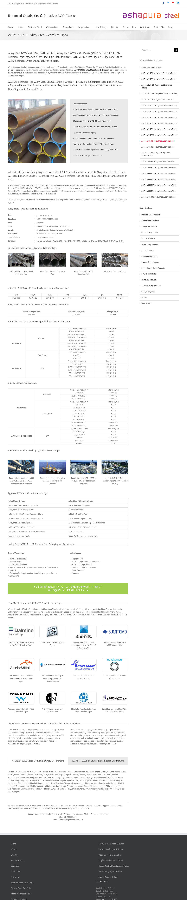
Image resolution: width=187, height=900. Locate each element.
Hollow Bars (146, 303)
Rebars (144, 297)
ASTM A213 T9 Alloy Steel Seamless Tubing (158, 99)
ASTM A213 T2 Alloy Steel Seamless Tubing (158, 73)
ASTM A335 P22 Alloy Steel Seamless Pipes (158, 179)
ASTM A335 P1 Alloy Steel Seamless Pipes (158, 141)
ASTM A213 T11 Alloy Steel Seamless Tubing (159, 105)
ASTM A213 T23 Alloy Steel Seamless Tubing (159, 123)
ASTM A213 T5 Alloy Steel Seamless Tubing (158, 79)
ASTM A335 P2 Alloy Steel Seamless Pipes (158, 147)
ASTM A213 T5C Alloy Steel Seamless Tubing (159, 93)
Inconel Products (148, 238)
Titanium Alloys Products (151, 285)
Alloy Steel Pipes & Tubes (151, 67)
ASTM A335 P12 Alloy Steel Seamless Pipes (158, 173)
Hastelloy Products (148, 280)
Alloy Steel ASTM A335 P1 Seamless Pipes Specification (95, 109)
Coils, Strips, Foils (148, 291)
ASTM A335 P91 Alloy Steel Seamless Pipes (158, 191)
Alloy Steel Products (149, 226)
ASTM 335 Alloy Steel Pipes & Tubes (92, 70)
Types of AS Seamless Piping (84, 132)
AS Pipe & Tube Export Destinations (87, 155)
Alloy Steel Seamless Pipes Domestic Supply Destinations (96, 150)
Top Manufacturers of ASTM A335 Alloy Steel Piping (93, 144)
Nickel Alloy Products (150, 244)
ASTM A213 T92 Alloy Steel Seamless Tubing (159, 135)
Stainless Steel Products (150, 215)
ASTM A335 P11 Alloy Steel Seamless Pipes (158, 167)
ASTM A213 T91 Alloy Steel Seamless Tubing (159, 129)
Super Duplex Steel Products (153, 268)
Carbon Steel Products (150, 221)
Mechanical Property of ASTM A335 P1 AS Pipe (91, 121)
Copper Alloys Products (150, 232)
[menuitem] (13, 27)
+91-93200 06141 (26, 3)
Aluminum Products (149, 256)
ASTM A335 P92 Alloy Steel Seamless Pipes (158, 197)
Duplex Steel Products (150, 262)
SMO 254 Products (148, 274)
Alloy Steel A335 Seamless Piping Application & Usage (95, 127)
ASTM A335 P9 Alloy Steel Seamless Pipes (158, 161)
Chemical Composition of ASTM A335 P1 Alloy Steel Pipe (96, 115)
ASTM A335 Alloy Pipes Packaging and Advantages (93, 138)
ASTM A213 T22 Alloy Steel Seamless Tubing (159, 117)
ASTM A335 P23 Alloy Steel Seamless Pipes (158, 185)
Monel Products (147, 250)
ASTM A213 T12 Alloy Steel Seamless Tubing (159, 111)
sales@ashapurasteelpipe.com (47, 3)
